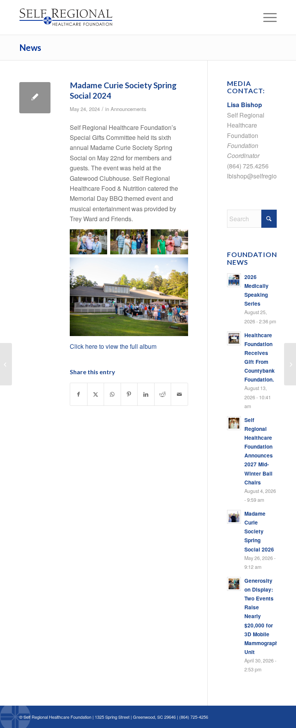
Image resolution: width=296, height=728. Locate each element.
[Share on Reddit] (163, 394)
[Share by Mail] (179, 394)
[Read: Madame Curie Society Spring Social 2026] (234, 517)
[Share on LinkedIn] (146, 394)
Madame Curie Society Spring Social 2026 (259, 531)
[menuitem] (266, 17)
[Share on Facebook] (78, 394)
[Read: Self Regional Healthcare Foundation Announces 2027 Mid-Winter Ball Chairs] (234, 423)
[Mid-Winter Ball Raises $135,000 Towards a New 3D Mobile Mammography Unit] (6, 364)
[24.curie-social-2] (34, 97)
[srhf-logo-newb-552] (73, 17)
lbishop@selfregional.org (261, 175)
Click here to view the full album (113, 346)
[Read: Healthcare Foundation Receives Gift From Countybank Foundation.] (234, 338)
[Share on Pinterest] (129, 394)
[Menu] (266, 17)
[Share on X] (95, 394)
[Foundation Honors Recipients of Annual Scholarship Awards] (290, 364)
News (30, 47)
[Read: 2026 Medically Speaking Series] (234, 280)
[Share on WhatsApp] (112, 394)
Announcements (128, 109)
